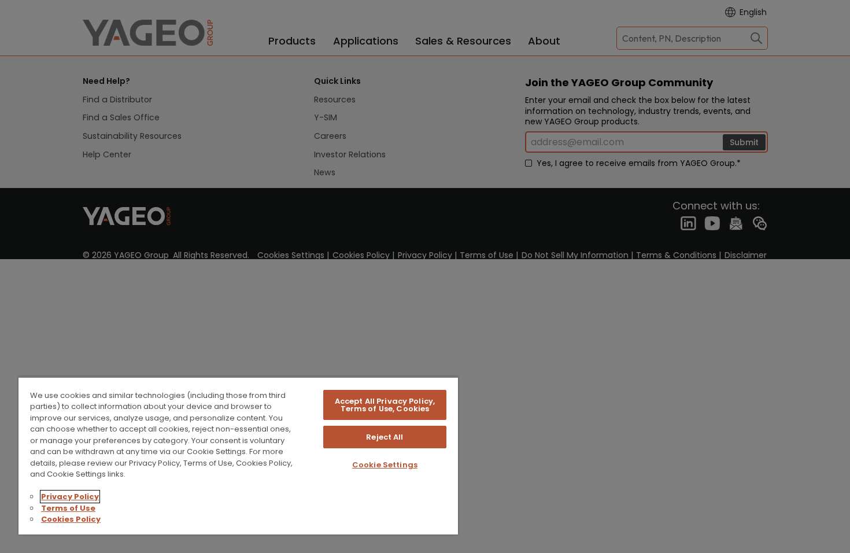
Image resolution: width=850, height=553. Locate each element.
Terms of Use (68, 508)
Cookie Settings (384, 464)
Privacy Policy (70, 496)
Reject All (384, 437)
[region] (238, 455)
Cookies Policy (71, 519)
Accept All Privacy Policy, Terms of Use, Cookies (385, 405)
